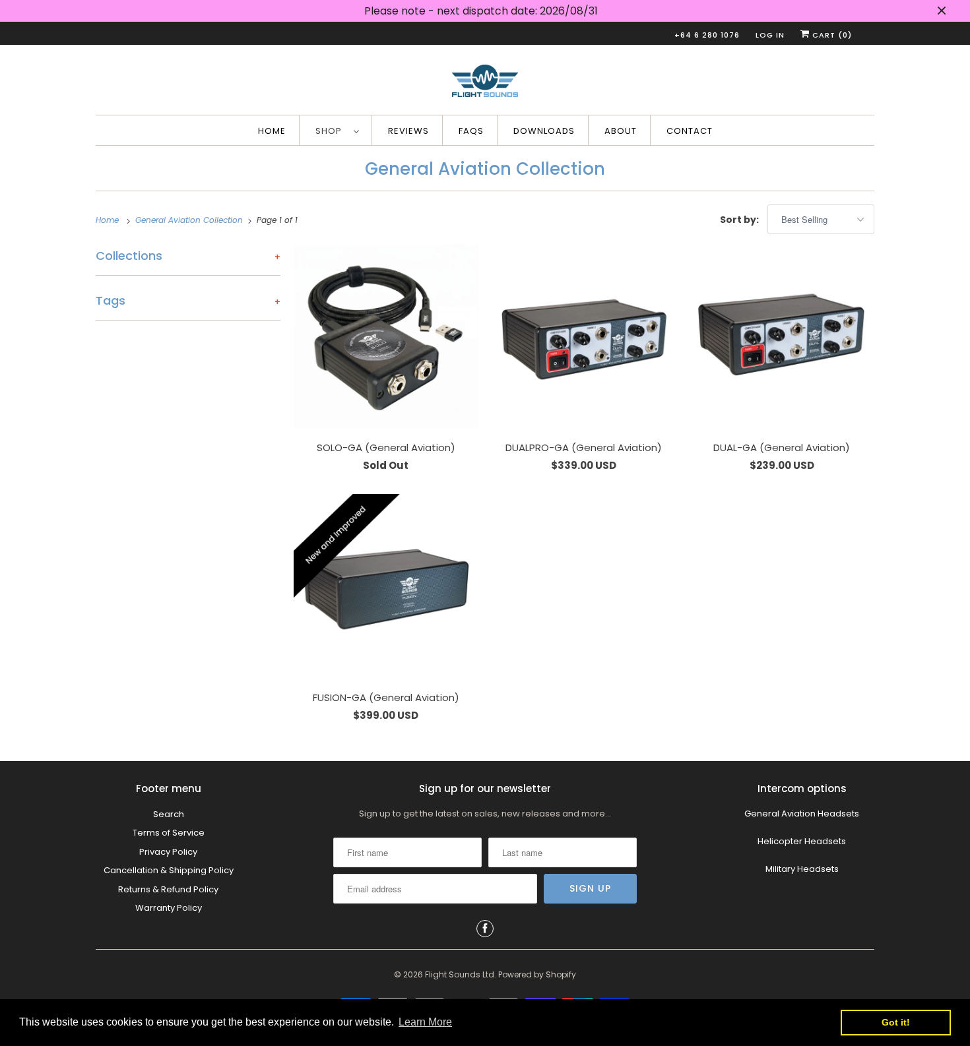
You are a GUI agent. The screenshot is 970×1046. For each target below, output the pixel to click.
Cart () (831, 35)
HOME (272, 131)
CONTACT (689, 131)
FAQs (471, 131)
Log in (770, 35)
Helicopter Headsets (802, 841)
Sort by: (740, 219)
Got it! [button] (896, 1022)
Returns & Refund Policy (168, 889)
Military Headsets (802, 869)
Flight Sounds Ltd (459, 974)
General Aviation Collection (485, 169)
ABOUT (620, 131)
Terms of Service (169, 832)
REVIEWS (408, 131)
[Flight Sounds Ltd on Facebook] (485, 928)
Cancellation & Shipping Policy (169, 870)
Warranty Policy (168, 908)
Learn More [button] (425, 1022)
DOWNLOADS (544, 131)
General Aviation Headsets (801, 813)
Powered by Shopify (537, 974)
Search (168, 814)
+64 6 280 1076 (707, 35)
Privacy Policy (168, 852)
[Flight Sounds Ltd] (485, 83)
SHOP (331, 131)
